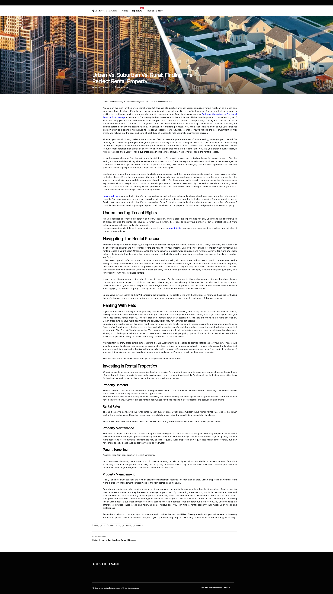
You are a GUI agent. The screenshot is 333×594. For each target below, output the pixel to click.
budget (138, 525)
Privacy (226, 587)
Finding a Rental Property (113, 102)
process (128, 525)
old (96, 525)
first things (115, 525)
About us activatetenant (211, 587)
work (105, 525)
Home (125, 10)
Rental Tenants (155, 10)
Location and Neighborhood (137, 102)
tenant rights (175, 228)
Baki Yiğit (97, 87)
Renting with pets (111, 196)
